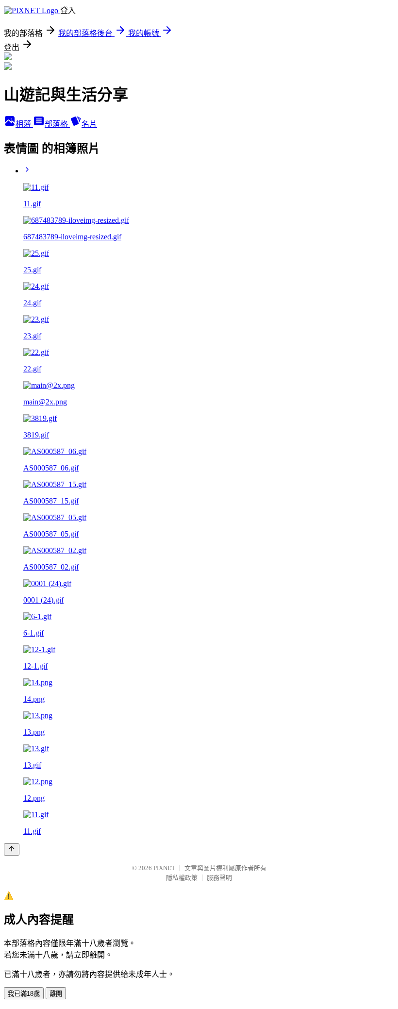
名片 (89, 124)
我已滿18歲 (24, 993)
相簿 (24, 124)
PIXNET (164, 868)
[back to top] (11, 849)
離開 (56, 993)
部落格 (57, 124)
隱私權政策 (182, 877)
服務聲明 (219, 877)
